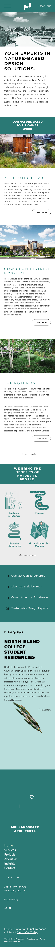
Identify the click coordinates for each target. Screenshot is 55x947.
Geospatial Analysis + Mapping (39, 544)
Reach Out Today (27, 932)
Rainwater (14, 543)
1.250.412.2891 (12, 877)
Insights (9, 863)
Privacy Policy (11, 899)
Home (8, 845)
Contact (9, 868)
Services (10, 850)
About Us (10, 859)
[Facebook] (10, 908)
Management (14, 545)
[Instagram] (5, 908)
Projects (9, 854)
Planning (39, 513)
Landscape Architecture (14, 514)
